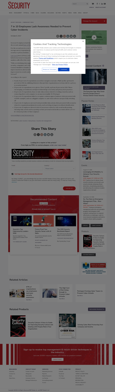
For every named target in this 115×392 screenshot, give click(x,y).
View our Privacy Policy (60, 65)
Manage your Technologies (49, 69)
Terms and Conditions (46, 58)
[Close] (83, 41)
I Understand (64, 69)
